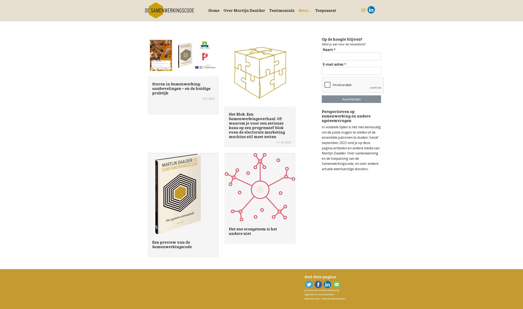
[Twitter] (308, 284)
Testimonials (281, 10)
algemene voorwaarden (319, 294)
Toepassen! (325, 10)
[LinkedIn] (371, 9)
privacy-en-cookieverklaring (321, 290)
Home (213, 10)
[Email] (336, 284)
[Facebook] (318, 284)
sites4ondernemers (333, 298)
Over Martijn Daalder (244, 10)
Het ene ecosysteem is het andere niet (253, 231)
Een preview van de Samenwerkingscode (172, 244)
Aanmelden (351, 99)
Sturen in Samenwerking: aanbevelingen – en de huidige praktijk (181, 88)
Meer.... (304, 10)
